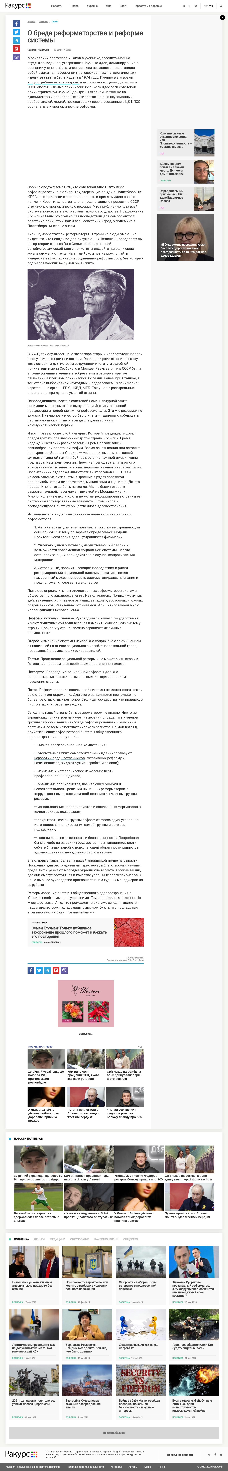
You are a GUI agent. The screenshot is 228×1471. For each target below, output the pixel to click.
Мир (108, 6)
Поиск (161, 1466)
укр (206, 6)
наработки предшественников (59, 758)
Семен (38, 50)
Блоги (123, 6)
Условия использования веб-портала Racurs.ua (33, 1466)
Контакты (116, 1466)
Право (75, 6)
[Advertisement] (85, 145)
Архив (147, 1466)
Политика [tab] (21, 1239)
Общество (130, 1239)
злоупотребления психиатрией (53, 82)
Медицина (57, 1239)
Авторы (133, 1466)
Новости (56, 6)
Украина (92, 6)
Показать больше (114, 1432)
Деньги (39, 1239)
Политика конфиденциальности (85, 1466)
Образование (79, 1239)
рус (211, 6)
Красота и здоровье (149, 6)
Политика (43, 21)
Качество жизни (106, 1239)
